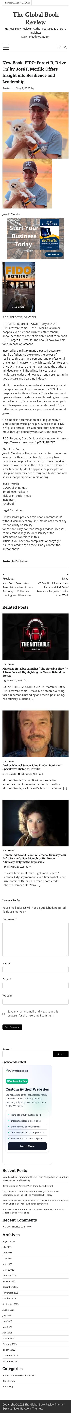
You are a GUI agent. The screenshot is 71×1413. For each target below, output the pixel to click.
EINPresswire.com (14, 328)
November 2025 (10, 1292)
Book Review (8, 1380)
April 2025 (7, 1332)
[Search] (65, 47)
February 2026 (9, 1275)
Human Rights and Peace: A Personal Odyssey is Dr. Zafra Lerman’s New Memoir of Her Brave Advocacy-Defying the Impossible (34, 858)
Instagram (8, 500)
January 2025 (8, 1349)
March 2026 (8, 1269)
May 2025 (7, 1326)
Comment (9, 919)
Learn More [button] (27, 1146)
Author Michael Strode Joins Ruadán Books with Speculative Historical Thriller (32, 767)
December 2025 (10, 1286)
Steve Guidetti (9, 773)
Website (7, 995)
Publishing (21, 561)
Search (6, 1049)
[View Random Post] (59, 47)
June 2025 (7, 1321)
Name (7, 963)
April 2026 (7, 1264)
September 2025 (10, 1304)
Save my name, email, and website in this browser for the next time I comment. (33, 1013)
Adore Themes (33, 1408)
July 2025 (6, 1315)
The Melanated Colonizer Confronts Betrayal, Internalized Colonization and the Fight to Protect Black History (30, 1193)
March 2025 (8, 1338)
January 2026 (8, 1281)
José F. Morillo (39, 328)
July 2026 (6, 1246)
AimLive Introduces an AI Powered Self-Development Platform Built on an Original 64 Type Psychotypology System (35, 1202)
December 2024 (10, 1355)
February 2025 (9, 1344)
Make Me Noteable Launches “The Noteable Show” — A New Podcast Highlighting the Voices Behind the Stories (35, 672)
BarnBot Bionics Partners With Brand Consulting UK (27, 1185)
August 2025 (8, 1309)
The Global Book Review (36, 18)
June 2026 (7, 1252)
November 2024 (10, 1361)
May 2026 (7, 1258)
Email (6, 979)
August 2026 (8, 1241)
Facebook (8, 503)
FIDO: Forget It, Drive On (17, 340)
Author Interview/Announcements (19, 1375)
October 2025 (9, 1298)
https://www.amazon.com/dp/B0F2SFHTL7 (28, 442)
